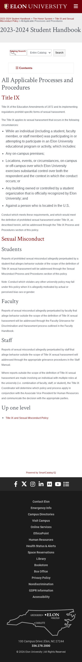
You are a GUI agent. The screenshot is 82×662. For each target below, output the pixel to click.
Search (59, 52)
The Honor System (42, 18)
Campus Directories (41, 514)
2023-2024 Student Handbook (15, 18)
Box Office (41, 571)
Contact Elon (41, 501)
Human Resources (41, 540)
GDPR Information (41, 590)
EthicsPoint (41, 533)
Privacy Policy (41, 578)
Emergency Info (41, 508)
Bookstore (41, 565)
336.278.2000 (41, 646)
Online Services (41, 527)
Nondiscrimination (41, 584)
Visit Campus (41, 521)
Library (41, 559)
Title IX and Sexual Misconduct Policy (27, 418)
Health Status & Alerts (41, 546)
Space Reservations (41, 552)
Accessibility (41, 597)
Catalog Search (18, 51)
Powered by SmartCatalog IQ (41, 472)
